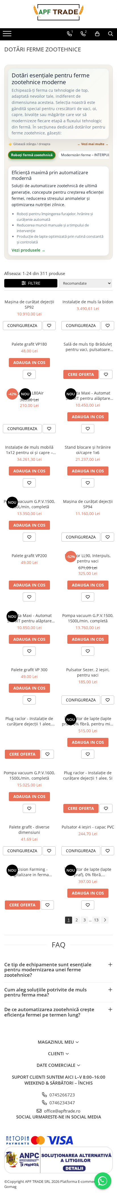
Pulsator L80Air (29, 393)
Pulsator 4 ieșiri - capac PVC (88, 827)
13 (96, 920)
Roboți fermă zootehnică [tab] (32, 154)
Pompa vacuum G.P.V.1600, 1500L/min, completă (29, 775)
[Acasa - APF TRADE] (58, 14)
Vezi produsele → (28, 250)
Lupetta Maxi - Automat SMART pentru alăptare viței (88, 395)
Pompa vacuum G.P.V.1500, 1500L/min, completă (88, 618)
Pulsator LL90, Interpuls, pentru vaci (88, 558)
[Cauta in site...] (110, 34)
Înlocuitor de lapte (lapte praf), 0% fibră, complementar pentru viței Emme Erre (87, 872)
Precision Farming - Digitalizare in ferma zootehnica (29, 872)
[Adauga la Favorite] (49, 325)
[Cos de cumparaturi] (97, 34)
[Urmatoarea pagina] (104, 920)
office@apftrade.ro (61, 1111)
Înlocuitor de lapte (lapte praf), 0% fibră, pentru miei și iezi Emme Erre (88, 721)
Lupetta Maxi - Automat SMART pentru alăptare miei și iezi (29, 618)
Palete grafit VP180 (29, 344)
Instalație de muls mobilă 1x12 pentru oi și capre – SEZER (29, 449)
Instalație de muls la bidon (87, 301)
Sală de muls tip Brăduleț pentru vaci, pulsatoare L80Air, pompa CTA (88, 346)
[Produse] (8, 35)
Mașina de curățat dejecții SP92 (29, 304)
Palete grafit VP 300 (29, 669)
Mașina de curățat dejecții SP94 (88, 504)
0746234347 (61, 1102)
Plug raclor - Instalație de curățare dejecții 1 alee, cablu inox (29, 721)
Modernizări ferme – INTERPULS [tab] (86, 154)
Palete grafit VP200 (29, 555)
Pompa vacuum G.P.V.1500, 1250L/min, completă (29, 504)
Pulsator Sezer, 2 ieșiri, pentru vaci (88, 672)
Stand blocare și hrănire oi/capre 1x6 (88, 449)
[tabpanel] (58, 211)
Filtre (33, 283)
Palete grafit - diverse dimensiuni (29, 829)
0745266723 (61, 1095)
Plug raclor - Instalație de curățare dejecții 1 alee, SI (87, 775)
